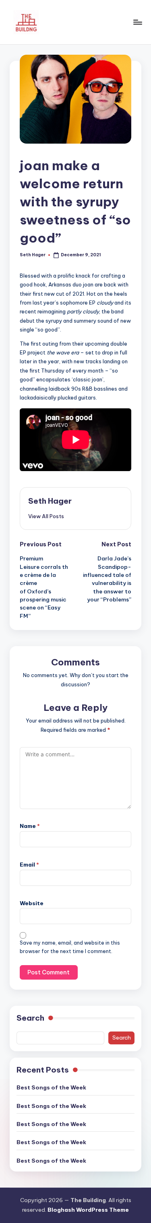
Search (30, 1018)
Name (30, 826)
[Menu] (137, 22)
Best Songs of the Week (51, 1087)
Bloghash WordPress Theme (88, 1209)
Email (29, 864)
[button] (46, 516)
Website (31, 903)
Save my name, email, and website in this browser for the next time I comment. (70, 947)
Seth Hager (50, 501)
